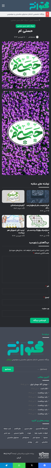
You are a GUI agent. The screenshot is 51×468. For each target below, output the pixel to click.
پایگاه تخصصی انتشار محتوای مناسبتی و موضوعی (25, 14)
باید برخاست (42, 393)
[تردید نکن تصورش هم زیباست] (13, 221)
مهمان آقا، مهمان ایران (38, 384)
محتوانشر (31, 37)
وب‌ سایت (45, 308)
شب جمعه (7, 429)
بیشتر (9, 360)
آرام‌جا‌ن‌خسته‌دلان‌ (17, 205)
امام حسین (28, 429)
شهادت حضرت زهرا (41, 433)
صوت (29, 433)
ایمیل (46, 297)
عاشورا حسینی (19, 433)
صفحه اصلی (34, 20)
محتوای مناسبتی (13, 438)
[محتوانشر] (39, 6)
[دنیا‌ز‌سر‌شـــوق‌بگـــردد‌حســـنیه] (38, 221)
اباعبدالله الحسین (42, 429)
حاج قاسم (17, 429)
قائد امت (44, 388)
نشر (37, 442)
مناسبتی (45, 442)
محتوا (46, 438)
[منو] (3, 7)
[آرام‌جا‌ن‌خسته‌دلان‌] (13, 196)
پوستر (30, 442)
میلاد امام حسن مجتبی (19, 20)
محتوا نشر (36, 438)
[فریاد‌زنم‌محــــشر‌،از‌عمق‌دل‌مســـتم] (38, 196)
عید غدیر (7, 433)
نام (47, 286)
